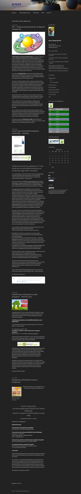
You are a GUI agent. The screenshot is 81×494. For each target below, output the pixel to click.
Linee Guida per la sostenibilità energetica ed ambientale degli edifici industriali (29, 279)
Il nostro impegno (52, 87)
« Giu (53, 167)
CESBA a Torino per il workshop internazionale (58, 70)
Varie (50, 96)
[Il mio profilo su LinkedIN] (52, 178)
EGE (51, 80)
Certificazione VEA (53, 85)
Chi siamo (14, 12)
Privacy (13, 491)
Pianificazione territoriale (54, 89)
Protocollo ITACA (52, 94)
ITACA (42, 12)
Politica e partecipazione (54, 92)
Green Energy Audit (54, 82)
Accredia (14, 107)
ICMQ (34, 101)
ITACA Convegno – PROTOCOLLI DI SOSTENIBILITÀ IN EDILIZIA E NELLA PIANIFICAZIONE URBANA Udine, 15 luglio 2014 (58, 67)
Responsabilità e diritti (24, 12)
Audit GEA (49, 12)
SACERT (30, 101)
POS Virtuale (36, 12)
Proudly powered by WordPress (22, 491)
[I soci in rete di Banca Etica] (50, 175)
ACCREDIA (14, 357)
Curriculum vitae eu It (53, 47)
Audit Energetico (52, 78)
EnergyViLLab (39, 173)
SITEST (16, 4)
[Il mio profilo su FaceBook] (51, 180)
